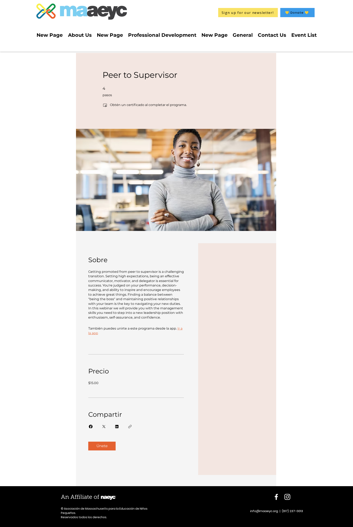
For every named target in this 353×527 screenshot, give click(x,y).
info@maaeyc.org (264, 511)
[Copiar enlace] (129, 426)
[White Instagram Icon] (287, 497)
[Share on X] (103, 426)
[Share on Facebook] (90, 426)
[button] (297, 12)
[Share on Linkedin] (116, 426)
